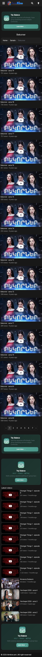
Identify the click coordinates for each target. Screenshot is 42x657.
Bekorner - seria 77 (7, 134)
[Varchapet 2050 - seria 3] (10, 605)
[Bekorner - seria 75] (21, 183)
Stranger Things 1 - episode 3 (30, 547)
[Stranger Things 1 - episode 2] (10, 561)
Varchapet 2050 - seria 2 (28, 612)
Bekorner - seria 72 (7, 292)
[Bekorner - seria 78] (21, 89)
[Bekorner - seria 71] (21, 310)
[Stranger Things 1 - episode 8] (10, 495)
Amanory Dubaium (26, 579)
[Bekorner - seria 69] (21, 373)
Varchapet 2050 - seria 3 (28, 601)
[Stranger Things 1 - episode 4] (10, 539)
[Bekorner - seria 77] (21, 120)
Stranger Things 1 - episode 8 (30, 492)
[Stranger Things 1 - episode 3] (10, 550)
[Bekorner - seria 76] (21, 152)
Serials (13, 40)
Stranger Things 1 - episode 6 (30, 514)
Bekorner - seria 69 (7, 386)
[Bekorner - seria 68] (21, 404)
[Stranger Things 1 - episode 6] (10, 517)
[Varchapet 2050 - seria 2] (10, 616)
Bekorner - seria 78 (7, 102)
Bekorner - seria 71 (7, 323)
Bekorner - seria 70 (7, 355)
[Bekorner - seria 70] (21, 341)
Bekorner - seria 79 (7, 71)
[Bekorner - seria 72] (21, 278)
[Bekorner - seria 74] (21, 215)
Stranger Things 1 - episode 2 (30, 558)
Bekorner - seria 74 (7, 228)
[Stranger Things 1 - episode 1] (10, 572)
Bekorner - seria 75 (7, 197)
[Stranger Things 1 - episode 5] (10, 528)
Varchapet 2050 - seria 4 (28, 590)
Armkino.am (11, 655)
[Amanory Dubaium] (10, 583)
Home (5, 40)
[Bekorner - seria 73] (21, 246)
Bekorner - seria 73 (7, 260)
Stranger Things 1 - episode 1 (30, 569)
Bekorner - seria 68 (7, 418)
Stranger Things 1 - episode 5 (30, 525)
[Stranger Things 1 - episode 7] (10, 506)
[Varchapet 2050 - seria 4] (10, 594)
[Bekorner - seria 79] (21, 57)
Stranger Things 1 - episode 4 (30, 536)
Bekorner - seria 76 (7, 165)
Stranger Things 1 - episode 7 (30, 503)
